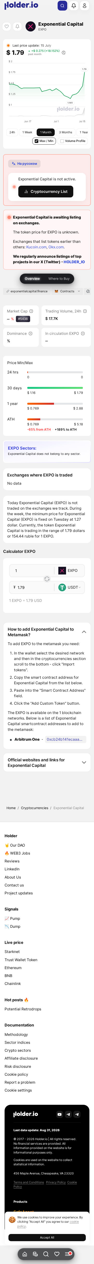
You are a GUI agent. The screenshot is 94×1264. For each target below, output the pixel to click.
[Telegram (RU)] (77, 1114)
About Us (13, 877)
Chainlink (13, 983)
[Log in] (84, 5)
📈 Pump (12, 918)
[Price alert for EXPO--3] (17, 26)
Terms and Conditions (28, 1182)
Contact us (14, 885)
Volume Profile (75, 141)
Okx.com (56, 247)
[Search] (62, 6)
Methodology (16, 1034)
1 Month (45, 132)
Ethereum (13, 967)
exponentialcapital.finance (29, 291)
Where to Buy (59, 278)
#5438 (23, 319)
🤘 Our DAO (15, 845)
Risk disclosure (18, 1066)
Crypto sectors (18, 1050)
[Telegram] (68, 1114)
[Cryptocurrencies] (35, 1254)
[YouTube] (59, 1114)
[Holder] (25, 1114)
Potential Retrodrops (23, 1009)
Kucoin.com (36, 247)
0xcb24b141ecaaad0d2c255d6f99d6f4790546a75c (66, 739)
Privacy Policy (56, 1182)
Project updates (19, 893)
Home (11, 808)
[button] (46, 1254)
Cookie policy (16, 1074)
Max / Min (46, 141)
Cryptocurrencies (34, 808)
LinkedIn (12, 869)
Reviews (12, 861)
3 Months (65, 132)
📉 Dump (12, 926)
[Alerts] (73, 5)
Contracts (67, 291)
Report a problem (20, 1082)
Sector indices (17, 1042)
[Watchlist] (56, 1254)
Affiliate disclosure (21, 1058)
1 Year (84, 132)
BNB (8, 975)
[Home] (24, 1254)
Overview (32, 278)
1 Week (27, 132)
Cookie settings (18, 1090)
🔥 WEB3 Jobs (17, 853)
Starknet (12, 951)
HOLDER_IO (74, 262)
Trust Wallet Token (21, 960)
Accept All (47, 1237)
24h (12, 132)
